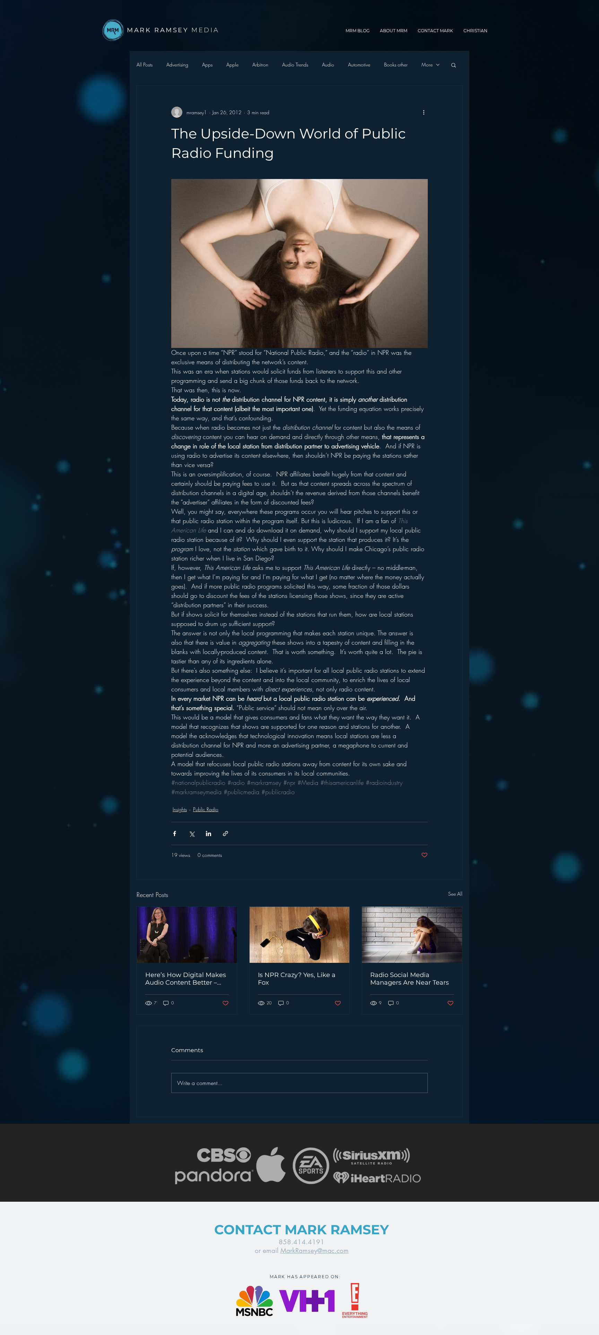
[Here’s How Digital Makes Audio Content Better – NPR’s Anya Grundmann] (187, 935)
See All (455, 893)
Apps (207, 64)
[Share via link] (225, 833)
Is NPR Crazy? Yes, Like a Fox (297, 978)
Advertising (177, 64)
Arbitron (260, 64)
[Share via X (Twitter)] (191, 833)
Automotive (359, 64)
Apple (232, 64)
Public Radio (205, 809)
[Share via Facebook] (174, 833)
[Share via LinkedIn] (208, 833)
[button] (453, 65)
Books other (396, 64)
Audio (328, 64)
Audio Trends (295, 64)
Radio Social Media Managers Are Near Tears (409, 978)
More (427, 64)
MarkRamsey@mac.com (314, 1250)
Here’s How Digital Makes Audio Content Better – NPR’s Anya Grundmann (185, 978)
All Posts (145, 64)
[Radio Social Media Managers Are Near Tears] (412, 935)
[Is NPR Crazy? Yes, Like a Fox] (300, 935)
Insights (180, 809)
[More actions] (423, 112)
